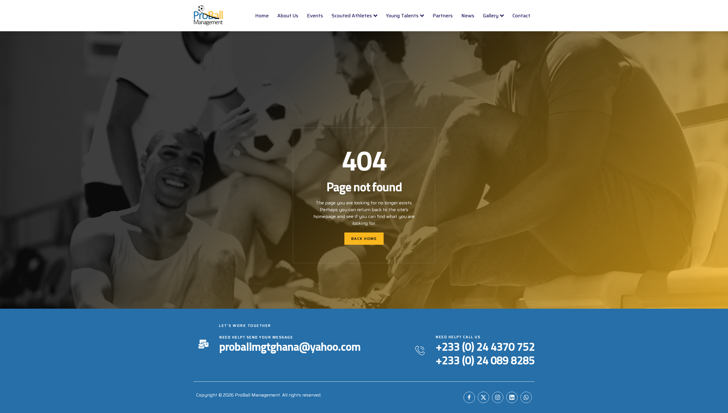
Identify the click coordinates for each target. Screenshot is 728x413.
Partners (443, 15)
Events (315, 15)
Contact (521, 15)
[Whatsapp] (526, 397)
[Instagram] (497, 397)
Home (262, 15)
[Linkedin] (512, 397)
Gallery (491, 15)
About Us (287, 15)
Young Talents (402, 15)
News (467, 15)
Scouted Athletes (352, 15)
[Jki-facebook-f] (469, 397)
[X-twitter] (483, 397)
